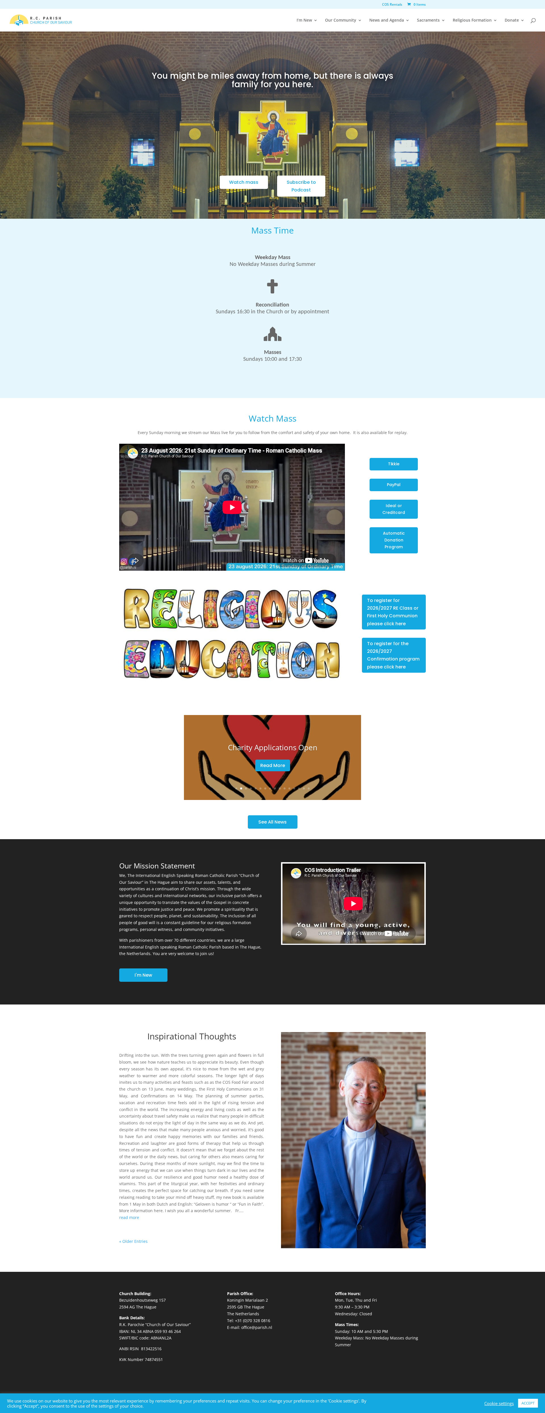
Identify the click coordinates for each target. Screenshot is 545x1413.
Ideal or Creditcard (393, 509)
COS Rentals (392, 5)
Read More (272, 769)
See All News (272, 822)
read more (129, 1217)
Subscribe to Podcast (301, 186)
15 (304, 788)
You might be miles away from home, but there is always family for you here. (272, 81)
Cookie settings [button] (499, 1403)
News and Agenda (386, 20)
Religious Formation (472, 20)
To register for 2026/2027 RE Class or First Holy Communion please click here (392, 612)
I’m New (304, 20)
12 (289, 788)
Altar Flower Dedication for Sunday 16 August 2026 (272, 747)
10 (280, 788)
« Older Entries (133, 1241)
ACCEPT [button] (527, 1403)
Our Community (340, 20)
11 (285, 788)
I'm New (143, 975)
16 (309, 788)
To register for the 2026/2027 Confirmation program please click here (393, 655)
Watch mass (243, 182)
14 (299, 788)
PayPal (394, 484)
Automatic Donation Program (394, 540)
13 (294, 788)
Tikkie (393, 464)
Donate (512, 20)
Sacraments (428, 20)
